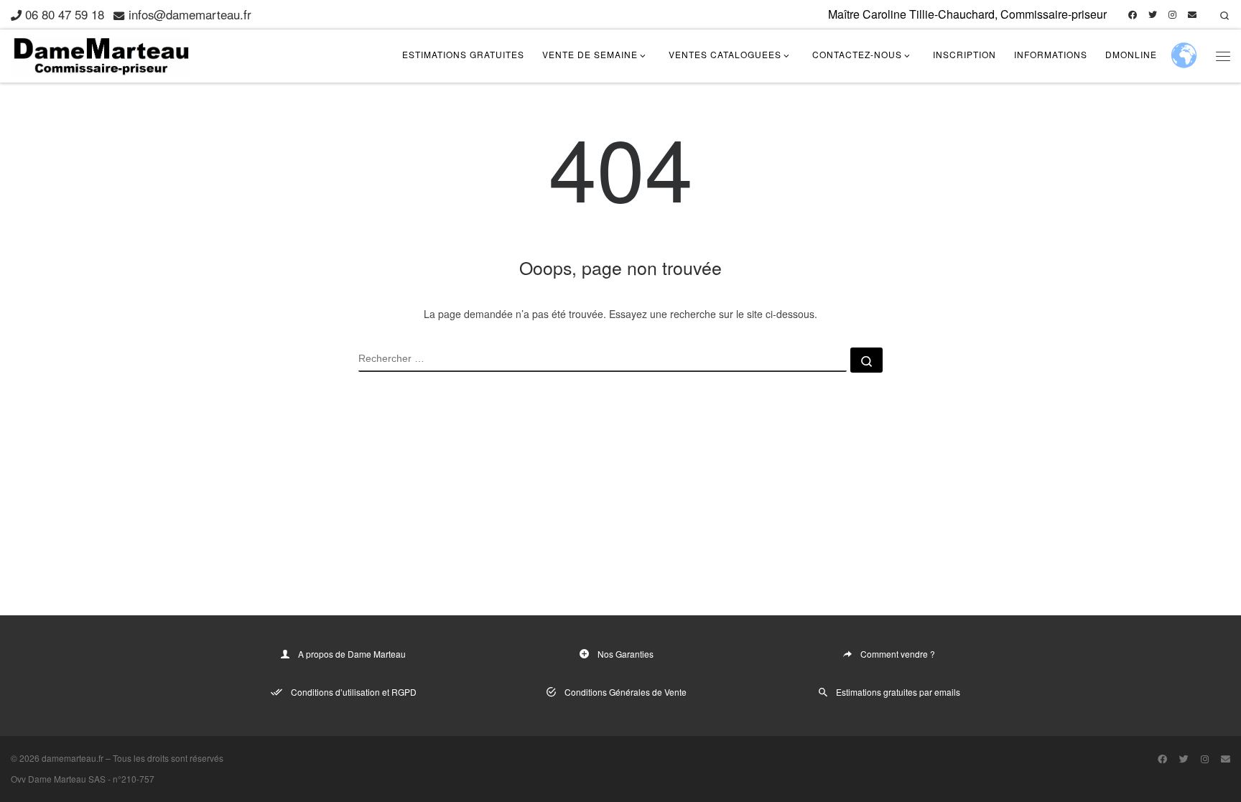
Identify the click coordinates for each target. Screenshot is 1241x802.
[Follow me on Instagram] (1172, 15)
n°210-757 (133, 779)
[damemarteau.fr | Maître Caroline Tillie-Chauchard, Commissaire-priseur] (100, 52)
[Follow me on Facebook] (1132, 15)
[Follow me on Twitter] (1152, 15)
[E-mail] (1192, 15)
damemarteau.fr (72, 758)
